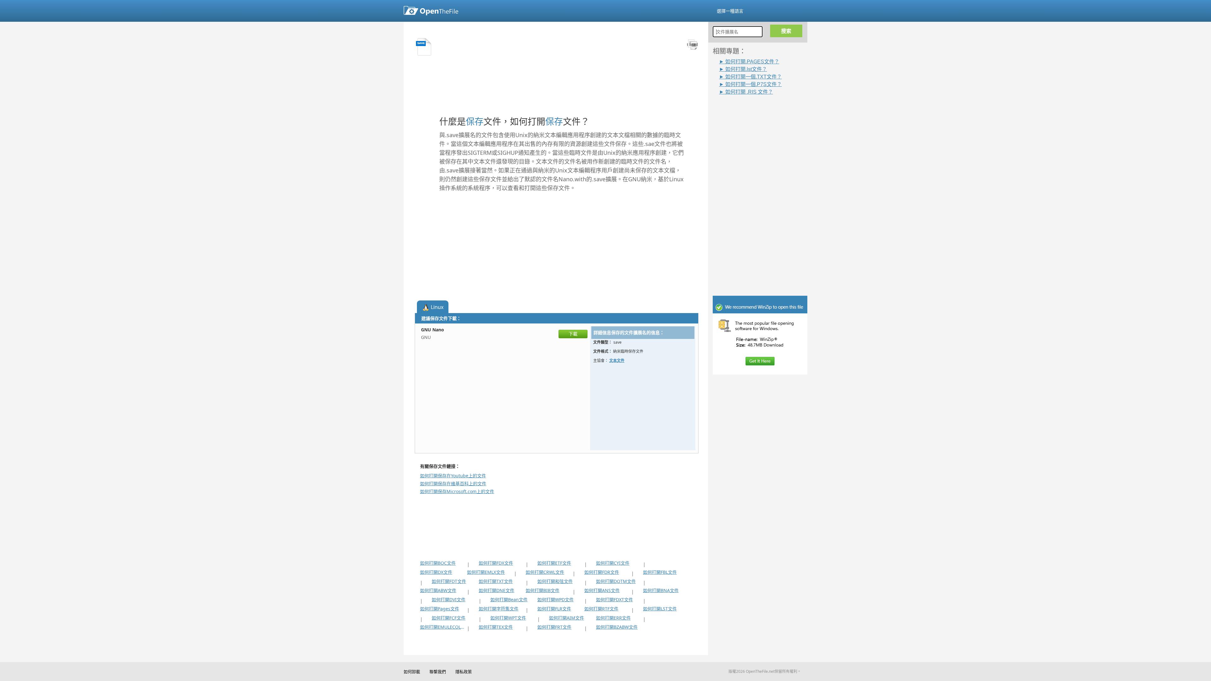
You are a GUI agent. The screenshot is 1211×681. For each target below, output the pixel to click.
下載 (573, 334)
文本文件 (616, 360)
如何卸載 (412, 671)
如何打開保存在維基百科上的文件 (453, 483)
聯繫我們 (438, 671)
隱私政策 (463, 671)
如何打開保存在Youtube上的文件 (453, 476)
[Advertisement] (763, 188)
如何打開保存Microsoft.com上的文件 (457, 491)
